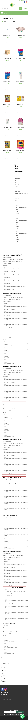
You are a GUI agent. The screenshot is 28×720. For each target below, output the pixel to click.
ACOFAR (4, 670)
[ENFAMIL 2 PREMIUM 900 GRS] (20, 143)
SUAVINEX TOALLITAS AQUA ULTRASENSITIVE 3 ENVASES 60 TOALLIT (8, 35)
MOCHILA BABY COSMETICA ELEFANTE (21, 35)
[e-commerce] (14, 5)
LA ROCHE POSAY (5, 676)
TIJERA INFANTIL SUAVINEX (8, 127)
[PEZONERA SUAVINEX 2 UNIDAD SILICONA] (20, 120)
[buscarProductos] (20, 8)
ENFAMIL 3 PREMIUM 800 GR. (8, 104)
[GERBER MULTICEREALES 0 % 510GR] (20, 51)
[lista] (5, 22)
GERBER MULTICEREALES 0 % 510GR (21, 58)
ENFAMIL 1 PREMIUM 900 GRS (8, 150)
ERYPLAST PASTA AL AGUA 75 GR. (21, 81)
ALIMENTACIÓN (6, 663)
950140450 (20, 0)
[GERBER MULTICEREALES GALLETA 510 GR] (7, 74)
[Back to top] (26, 717)
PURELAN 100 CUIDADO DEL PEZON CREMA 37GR (21, 104)
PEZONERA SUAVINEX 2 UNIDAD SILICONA (21, 127)
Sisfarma (11, 718)
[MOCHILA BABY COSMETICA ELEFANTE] (20, 28)
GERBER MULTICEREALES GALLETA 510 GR (8, 81)
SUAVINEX (4, 681)
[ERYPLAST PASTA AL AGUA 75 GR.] (20, 74)
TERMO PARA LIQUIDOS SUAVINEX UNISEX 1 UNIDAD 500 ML (8, 58)
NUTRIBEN (4, 680)
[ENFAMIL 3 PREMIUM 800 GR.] (7, 97)
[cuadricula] (2, 22)
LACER (3, 678)
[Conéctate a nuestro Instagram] (26, 2)
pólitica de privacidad (19, 714)
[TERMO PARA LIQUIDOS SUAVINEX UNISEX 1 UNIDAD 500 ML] (7, 51)
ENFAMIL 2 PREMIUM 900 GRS (21, 150)
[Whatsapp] (22, 716)
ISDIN (3, 673)
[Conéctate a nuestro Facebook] (24, 2)
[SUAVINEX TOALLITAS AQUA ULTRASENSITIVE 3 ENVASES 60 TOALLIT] (7, 28)
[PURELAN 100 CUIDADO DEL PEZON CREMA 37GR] (20, 97)
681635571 (25, 0)
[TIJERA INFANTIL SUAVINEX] (7, 120)
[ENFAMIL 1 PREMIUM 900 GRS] (7, 143)
